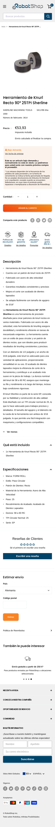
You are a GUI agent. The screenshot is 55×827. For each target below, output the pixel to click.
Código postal (10, 598)
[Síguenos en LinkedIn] (40, 788)
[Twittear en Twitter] (44, 220)
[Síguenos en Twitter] (11, 788)
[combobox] (23, 16)
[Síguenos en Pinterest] (22, 788)
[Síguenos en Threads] (46, 788)
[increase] (37, 196)
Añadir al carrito (27, 208)
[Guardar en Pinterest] (38, 220)
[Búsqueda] (48, 16)
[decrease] (18, 196)
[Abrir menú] (4, 6)
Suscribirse (27, 759)
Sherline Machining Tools (17, 110)
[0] (49, 6)
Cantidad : (8, 196)
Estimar (11, 617)
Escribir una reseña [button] (27, 556)
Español (38, 774)
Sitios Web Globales (11, 774)
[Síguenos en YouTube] (28, 788)
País (5, 583)
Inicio (3, 26)
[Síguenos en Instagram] (17, 788)
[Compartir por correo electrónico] (50, 220)
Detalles (7, 245)
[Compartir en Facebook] (32, 220)
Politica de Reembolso (14, 630)
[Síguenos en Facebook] (5, 788)
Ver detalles (21, 245)
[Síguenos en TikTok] (34, 788)
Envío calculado (22, 138)
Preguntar (34, 245)
